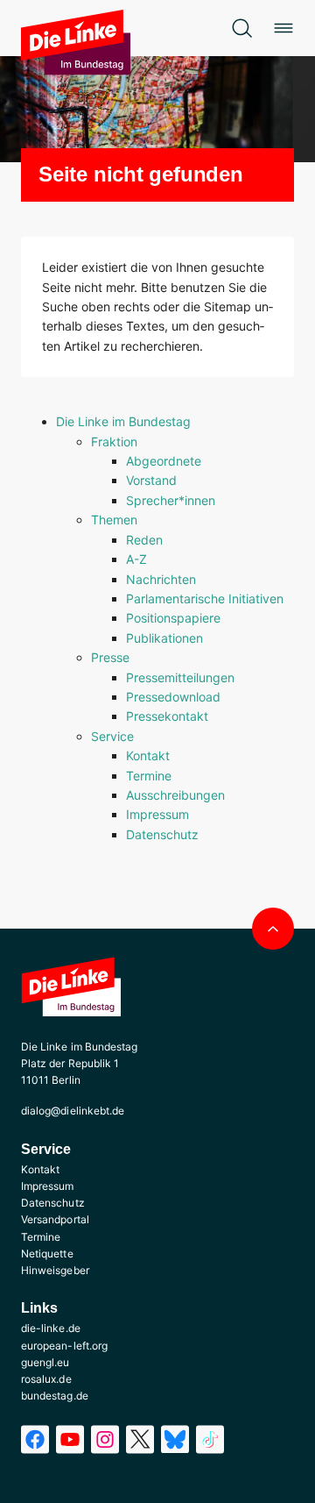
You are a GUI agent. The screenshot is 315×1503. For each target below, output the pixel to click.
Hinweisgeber (55, 1270)
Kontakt (148, 755)
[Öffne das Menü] (283, 28)
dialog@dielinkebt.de (72, 1110)
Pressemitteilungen (180, 677)
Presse (110, 657)
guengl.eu (45, 1362)
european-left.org (64, 1345)
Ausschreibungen (175, 794)
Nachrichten (161, 579)
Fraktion (114, 441)
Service (112, 736)
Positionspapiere (173, 617)
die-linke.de (50, 1328)
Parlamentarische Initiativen (205, 598)
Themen (114, 519)
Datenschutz (162, 834)
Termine (149, 775)
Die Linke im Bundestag (123, 421)
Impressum (157, 814)
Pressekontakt (167, 716)
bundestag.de (54, 1395)
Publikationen (164, 637)
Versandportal (55, 1219)
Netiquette (47, 1253)
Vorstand (151, 480)
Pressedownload (173, 696)
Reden (144, 539)
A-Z (136, 559)
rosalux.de (46, 1378)
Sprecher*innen (170, 500)
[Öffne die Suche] (241, 28)
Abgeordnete (163, 460)
